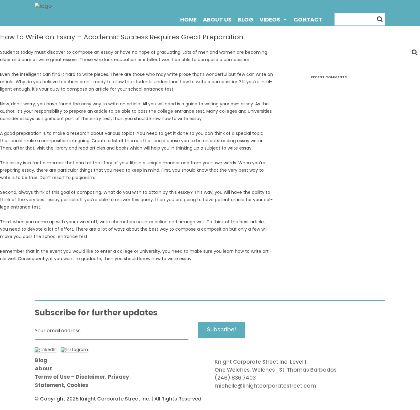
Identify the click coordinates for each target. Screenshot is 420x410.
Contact (308, 19)
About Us (217, 19)
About (43, 368)
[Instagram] (74, 349)
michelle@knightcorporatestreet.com (265, 385)
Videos (270, 19)
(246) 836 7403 (235, 377)
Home (188, 19)
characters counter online (139, 222)
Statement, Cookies (61, 385)
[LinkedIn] (46, 349)
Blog (245, 19)
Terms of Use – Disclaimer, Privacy (82, 377)
